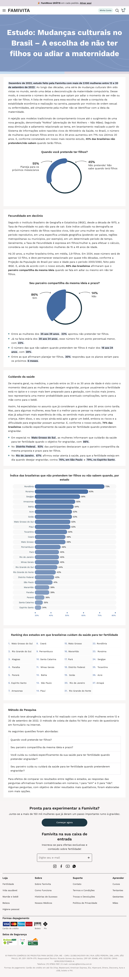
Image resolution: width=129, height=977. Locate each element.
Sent (89, 857)
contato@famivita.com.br (80, 964)
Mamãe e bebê (10, 897)
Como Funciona (43, 890)
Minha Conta (105, 10)
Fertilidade (8, 884)
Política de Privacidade (85, 903)
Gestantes (117, 897)
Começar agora (64, 822)
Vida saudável (10, 890)
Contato (77, 884)
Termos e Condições (84, 890)
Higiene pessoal (11, 909)
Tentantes (117, 890)
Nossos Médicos (43, 903)
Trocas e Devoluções (84, 897)
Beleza (6, 903)
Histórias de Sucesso (46, 897)
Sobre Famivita (43, 884)
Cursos (116, 884)
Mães (115, 903)
